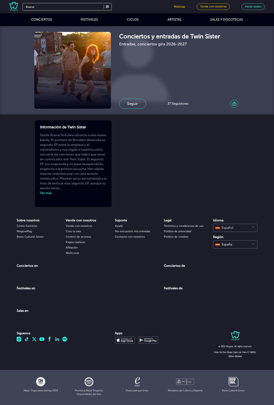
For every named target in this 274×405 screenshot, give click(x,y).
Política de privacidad (177, 231)
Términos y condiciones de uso (184, 226)
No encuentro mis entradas (132, 231)
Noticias (179, 6)
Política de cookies (176, 236)
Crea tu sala (73, 231)
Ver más (46, 193)
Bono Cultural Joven (30, 236)
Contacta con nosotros (130, 236)
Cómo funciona (27, 226)
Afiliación (72, 247)
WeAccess (72, 253)
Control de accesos (78, 236)
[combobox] (235, 228)
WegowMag (24, 231)
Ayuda (119, 226)
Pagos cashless (75, 242)
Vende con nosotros (79, 226)
